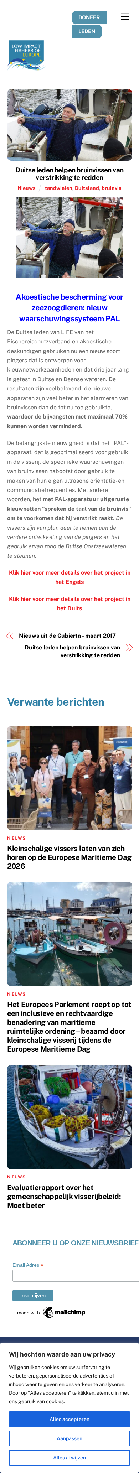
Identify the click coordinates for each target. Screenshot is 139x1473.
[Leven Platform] (26, 67)
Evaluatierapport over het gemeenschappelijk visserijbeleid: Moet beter (64, 1196)
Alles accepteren (69, 1419)
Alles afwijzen (69, 1458)
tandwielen (58, 188)
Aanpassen (69, 1438)
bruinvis (112, 188)
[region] (69, 1408)
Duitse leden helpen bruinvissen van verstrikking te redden (69, 173)
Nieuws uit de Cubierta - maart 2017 (67, 635)
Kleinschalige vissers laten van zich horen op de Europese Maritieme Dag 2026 (69, 857)
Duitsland (87, 188)
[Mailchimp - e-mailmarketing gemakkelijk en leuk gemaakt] (51, 1317)
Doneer (89, 17)
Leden (86, 31)
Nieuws (26, 188)
